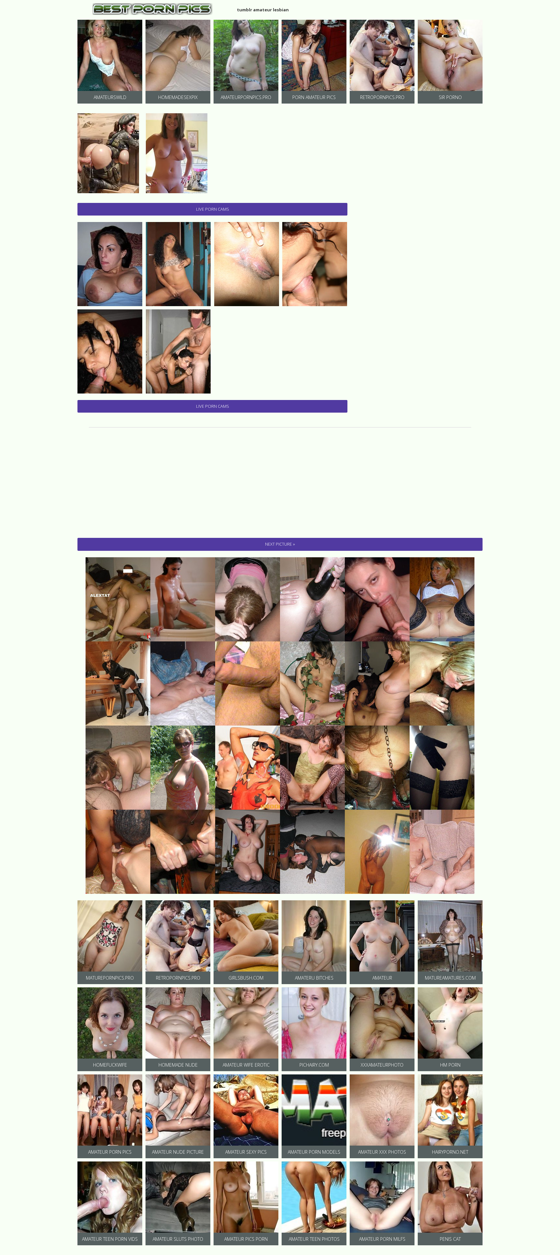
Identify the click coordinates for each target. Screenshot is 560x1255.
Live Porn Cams (212, 209)
